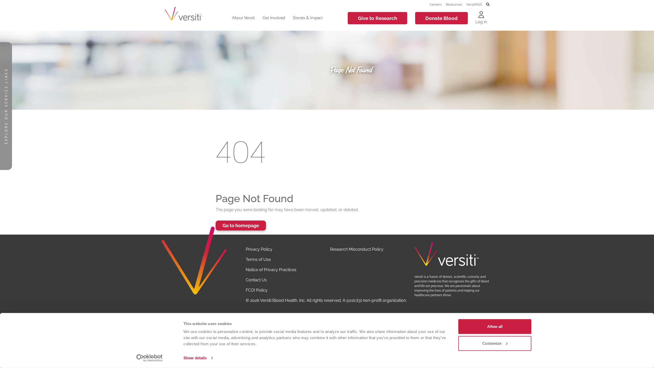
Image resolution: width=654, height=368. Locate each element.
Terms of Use (258, 259)
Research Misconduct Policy (356, 249)
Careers (435, 4)
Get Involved (274, 17)
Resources (454, 4)
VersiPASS (474, 4)
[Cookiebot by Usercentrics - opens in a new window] (149, 358)
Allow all (495, 326)
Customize (491, 343)
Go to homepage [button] (241, 225)
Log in (481, 21)
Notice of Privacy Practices (271, 269)
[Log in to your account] (481, 15)
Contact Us (256, 280)
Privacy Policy (259, 249)
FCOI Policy (256, 290)
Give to (377, 18)
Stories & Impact (308, 17)
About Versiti (243, 17)
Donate (441, 18)
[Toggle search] (487, 4)
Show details (195, 358)
